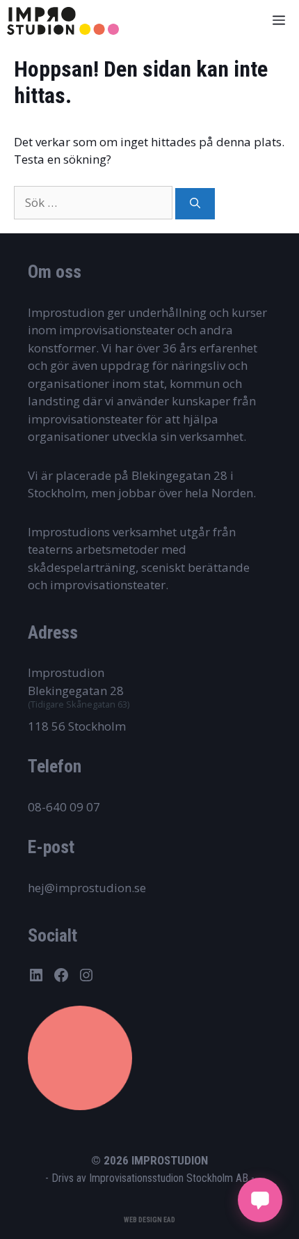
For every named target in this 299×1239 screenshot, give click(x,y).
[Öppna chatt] (260, 1200)
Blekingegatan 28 (76, 691)
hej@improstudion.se (87, 888)
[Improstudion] (63, 21)
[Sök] (195, 203)
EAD (169, 1220)
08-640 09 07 (64, 807)
